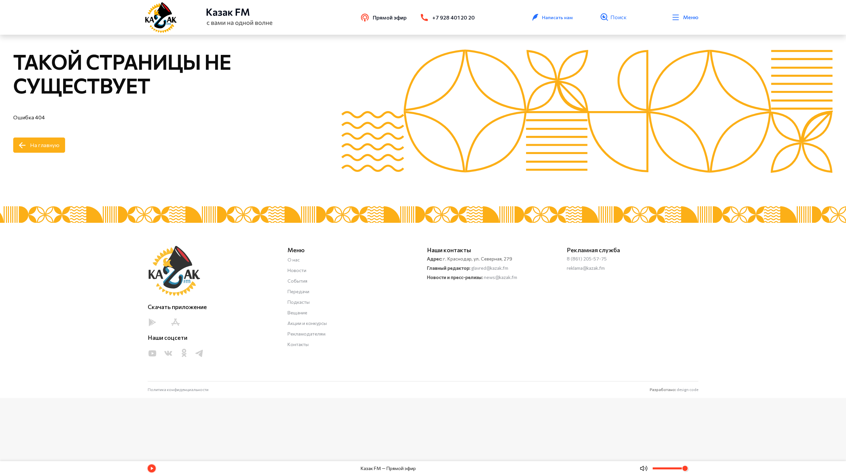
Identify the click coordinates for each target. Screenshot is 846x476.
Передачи (298, 291)
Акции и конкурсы (307, 323)
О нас (294, 259)
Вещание (297, 312)
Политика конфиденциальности (178, 389)
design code (687, 389)
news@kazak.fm (500, 277)
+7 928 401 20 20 (453, 17)
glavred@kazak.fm (489, 268)
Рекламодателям (307, 334)
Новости (297, 270)
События (297, 281)
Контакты (298, 344)
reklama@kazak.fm (586, 268)
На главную (44, 145)
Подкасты (299, 302)
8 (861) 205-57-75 (587, 258)
